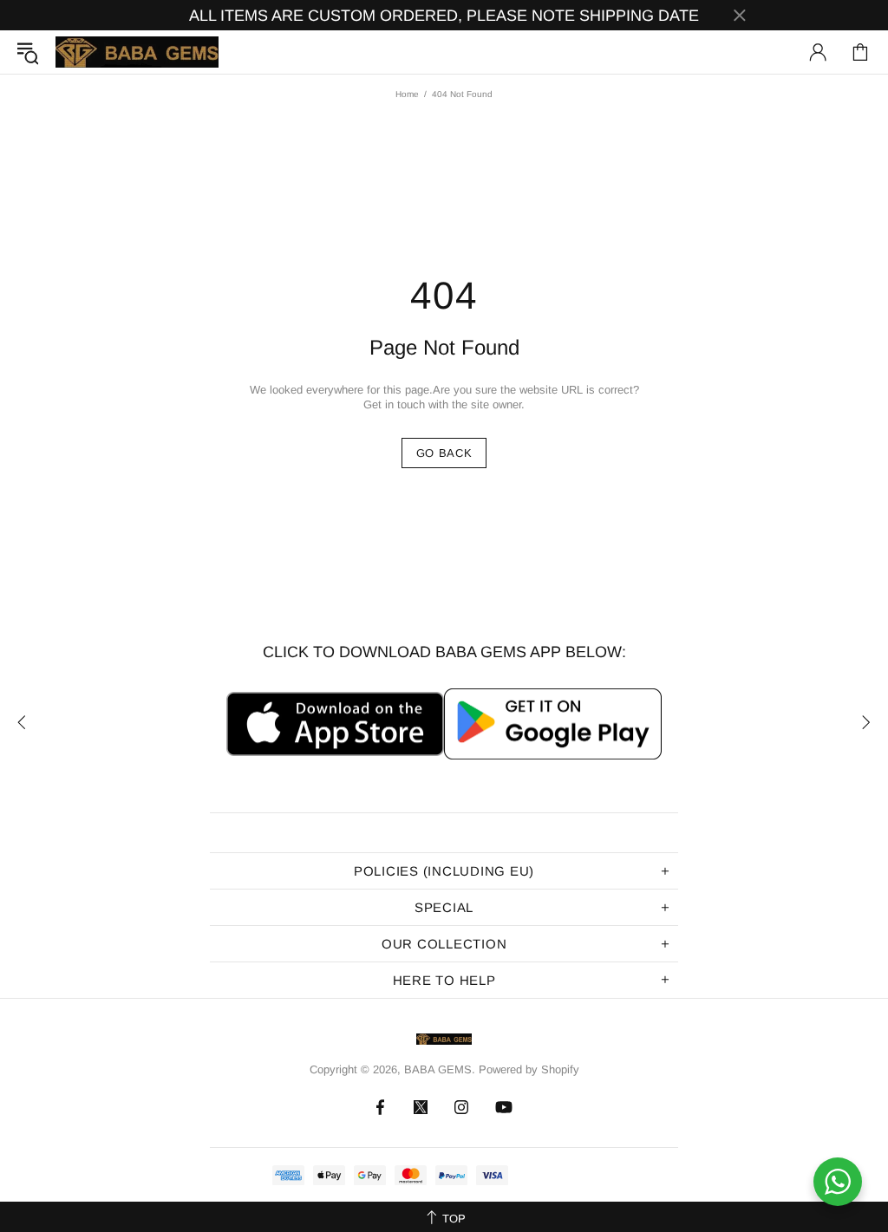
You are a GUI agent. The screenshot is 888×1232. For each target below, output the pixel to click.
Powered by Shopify (529, 1069)
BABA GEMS (137, 52)
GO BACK (444, 453)
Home (407, 94)
